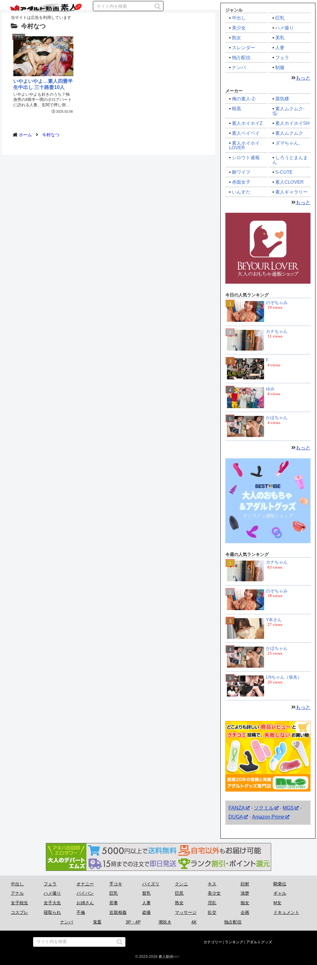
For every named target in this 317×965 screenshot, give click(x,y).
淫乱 (212, 902)
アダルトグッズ (259, 942)
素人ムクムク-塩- (288, 111)
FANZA (236, 807)
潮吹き (165, 921)
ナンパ (239, 67)
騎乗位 (279, 883)
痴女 (245, 902)
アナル (17, 893)
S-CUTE (284, 172)
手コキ (115, 883)
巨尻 (179, 893)
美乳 (279, 37)
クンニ (181, 883)
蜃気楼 (282, 98)
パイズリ (150, 883)
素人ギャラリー (291, 191)
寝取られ (52, 912)
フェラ (282, 57)
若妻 (113, 902)
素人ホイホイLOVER (244, 145)
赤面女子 (241, 182)
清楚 (245, 893)
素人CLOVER (289, 182)
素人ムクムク (289, 133)
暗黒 (236, 108)
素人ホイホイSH (292, 123)
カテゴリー (212, 942)
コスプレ (19, 912)
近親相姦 (118, 912)
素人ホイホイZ (247, 123)
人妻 (279, 47)
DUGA (235, 816)
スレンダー (243, 47)
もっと (303, 78)
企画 (245, 912)
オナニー (85, 883)
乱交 (212, 912)
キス (212, 883)
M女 (277, 902)
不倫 (80, 912)
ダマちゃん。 (289, 143)
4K (194, 921)
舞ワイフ (241, 172)
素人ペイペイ (246, 133)
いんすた (241, 191)
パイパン (85, 893)
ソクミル (264, 807)
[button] (157, 6)
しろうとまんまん (290, 160)
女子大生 (52, 902)
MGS (288, 807)
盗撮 (146, 912)
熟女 (236, 37)
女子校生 (19, 902)
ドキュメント (286, 912)
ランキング (234, 942)
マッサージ (186, 912)
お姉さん (85, 902)
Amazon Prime (268, 816)
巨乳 (279, 17)
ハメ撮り (284, 27)
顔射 (245, 883)
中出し (239, 17)
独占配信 (241, 57)
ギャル (279, 893)
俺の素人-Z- (244, 98)
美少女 (239, 27)
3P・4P (133, 921)
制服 (279, 67)
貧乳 (146, 893)
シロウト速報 (246, 157)
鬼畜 (97, 921)
